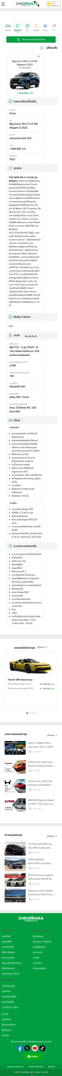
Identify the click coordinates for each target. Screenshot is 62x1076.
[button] (54, 4)
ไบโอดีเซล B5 (23, 408)
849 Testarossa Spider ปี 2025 (19, 684)
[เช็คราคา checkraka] (26, 4)
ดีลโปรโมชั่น (6, 1019)
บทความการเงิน (8, 957)
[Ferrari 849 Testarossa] (31, 665)
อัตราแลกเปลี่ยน (39, 968)
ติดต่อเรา (5, 1035)
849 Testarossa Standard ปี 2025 (20, 688)
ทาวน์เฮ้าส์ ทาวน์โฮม (10, 1007)
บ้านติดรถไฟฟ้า (8, 1001)
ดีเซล (12, 408)
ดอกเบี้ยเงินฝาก (39, 946)
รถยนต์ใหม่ (6, 936)
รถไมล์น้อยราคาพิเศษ (10, 973)
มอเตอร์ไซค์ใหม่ (8, 946)
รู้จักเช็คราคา (7, 1029)
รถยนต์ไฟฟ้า (7, 941)
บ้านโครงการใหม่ (8, 985)
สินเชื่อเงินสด (38, 936)
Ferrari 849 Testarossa (20, 679)
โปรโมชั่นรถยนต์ (8, 968)
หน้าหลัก (5, 1013)
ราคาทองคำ (38, 952)
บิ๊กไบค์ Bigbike (8, 952)
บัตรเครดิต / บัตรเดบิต (42, 941)
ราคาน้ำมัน (37, 962)
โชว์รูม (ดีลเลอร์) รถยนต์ (11, 962)
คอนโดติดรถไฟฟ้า (9, 996)
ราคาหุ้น (36, 957)
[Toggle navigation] (3, 4)
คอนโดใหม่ (6, 991)
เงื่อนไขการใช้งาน (9, 1024)
